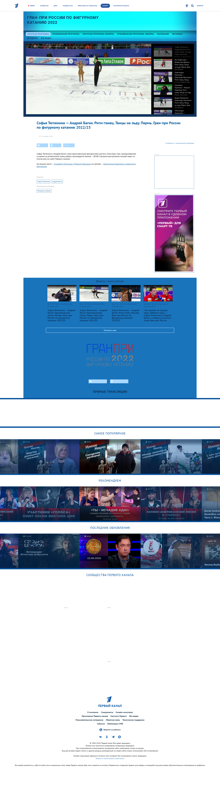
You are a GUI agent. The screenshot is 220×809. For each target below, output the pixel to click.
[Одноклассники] (55, 145)
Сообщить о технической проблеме (180, 143)
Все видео (133, 716)
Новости (44, 6)
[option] (172, 50)
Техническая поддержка (133, 720)
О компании (92, 712)
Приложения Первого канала (95, 716)
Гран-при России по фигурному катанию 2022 (63, 20)
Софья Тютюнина (43, 181)
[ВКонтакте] (42, 145)
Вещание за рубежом (112, 729)
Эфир (32, 6)
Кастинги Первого (119, 716)
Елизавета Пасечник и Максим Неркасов (72, 164)
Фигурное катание (44, 191)
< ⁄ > (66, 145)
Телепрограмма (121, 6)
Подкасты (68, 6)
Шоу (56, 6)
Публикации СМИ (115, 723)
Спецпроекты (107, 712)
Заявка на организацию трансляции (109, 758)
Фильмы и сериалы (87, 6)
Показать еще (110, 330)
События (101, 723)
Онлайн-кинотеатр (124, 712)
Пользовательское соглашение (89, 720)
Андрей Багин (57, 181)
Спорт (105, 6)
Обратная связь (113, 720)
